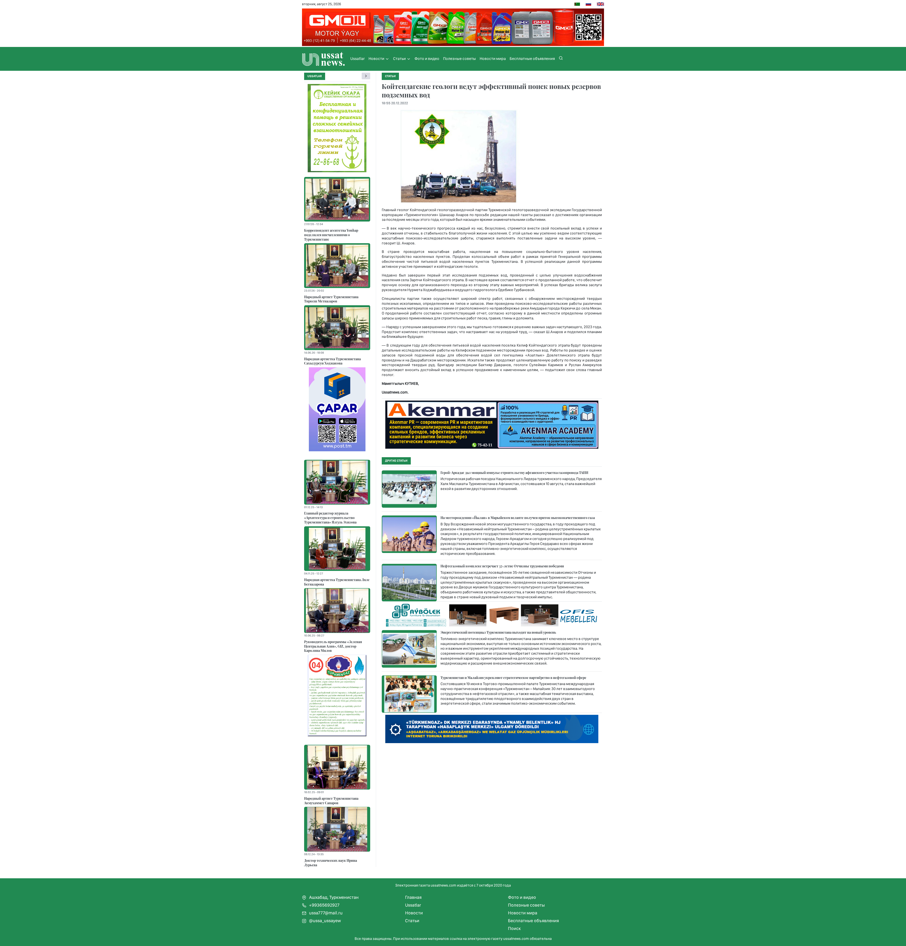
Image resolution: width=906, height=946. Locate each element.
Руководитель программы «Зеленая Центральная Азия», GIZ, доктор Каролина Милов (333, 646)
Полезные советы (459, 58)
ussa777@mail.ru (325, 913)
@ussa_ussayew (324, 920)
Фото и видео (427, 58)
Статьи (400, 58)
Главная (413, 897)
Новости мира (493, 58)
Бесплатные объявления (532, 58)
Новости (377, 58)
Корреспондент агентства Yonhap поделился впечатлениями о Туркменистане (331, 234)
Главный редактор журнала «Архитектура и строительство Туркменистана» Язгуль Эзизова (330, 517)
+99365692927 (324, 905)
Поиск (514, 928)
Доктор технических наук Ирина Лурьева (330, 862)
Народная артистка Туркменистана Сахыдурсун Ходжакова (332, 361)
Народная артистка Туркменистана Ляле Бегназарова (336, 581)
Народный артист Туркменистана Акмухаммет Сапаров (331, 800)
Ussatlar (357, 58)
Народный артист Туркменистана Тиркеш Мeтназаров (331, 299)
